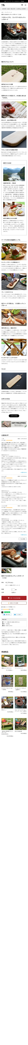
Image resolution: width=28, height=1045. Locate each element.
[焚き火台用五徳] (21, 724)
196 (2, 12)
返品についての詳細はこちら (9, 607)
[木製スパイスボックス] (7, 661)
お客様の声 (17, 1043)
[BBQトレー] (7, 702)
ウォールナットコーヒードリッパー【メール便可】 (21, 710)
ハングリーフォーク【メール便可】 (6, 688)
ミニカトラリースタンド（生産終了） (20, 688)
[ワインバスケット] (21, 661)
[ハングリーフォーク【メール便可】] (7, 681)
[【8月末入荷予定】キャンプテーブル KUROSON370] (7, 724)
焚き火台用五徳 (18, 731)
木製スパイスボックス (6, 668)
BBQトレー (4, 710)
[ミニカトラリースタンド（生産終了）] (21, 681)
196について (10, 1043)
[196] (3, 5)
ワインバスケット (19, 668)
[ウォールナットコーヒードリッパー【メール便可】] (21, 702)
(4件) (12, 609)
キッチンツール (8, 12)
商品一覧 (3, 1043)
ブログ (24, 1043)
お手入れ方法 (14, 416)
